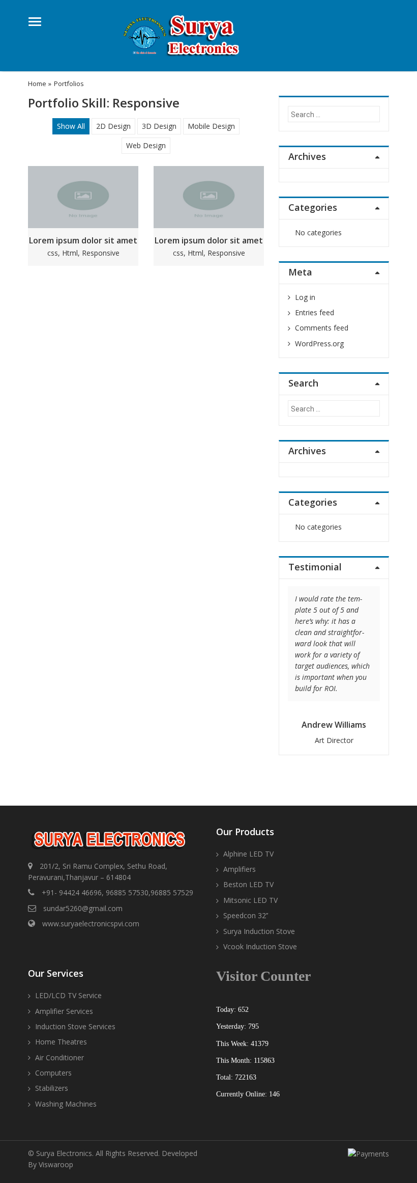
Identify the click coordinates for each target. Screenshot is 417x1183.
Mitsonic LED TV (250, 900)
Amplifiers (239, 869)
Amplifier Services (64, 1011)
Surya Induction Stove (259, 931)
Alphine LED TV (248, 854)
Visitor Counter (263, 976)
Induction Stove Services (75, 1026)
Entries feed (314, 312)
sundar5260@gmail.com (83, 908)
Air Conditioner (59, 1057)
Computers (53, 1073)
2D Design (113, 126)
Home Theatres (61, 1042)
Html (70, 253)
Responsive (101, 253)
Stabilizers (51, 1088)
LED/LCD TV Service (68, 995)
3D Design (159, 126)
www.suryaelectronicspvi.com (90, 923)
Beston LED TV (248, 884)
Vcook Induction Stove (260, 946)
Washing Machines (66, 1104)
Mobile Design (211, 126)
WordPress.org (319, 343)
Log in (305, 297)
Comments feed (321, 328)
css (52, 253)
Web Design (146, 145)
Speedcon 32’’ (245, 915)
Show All (71, 126)
